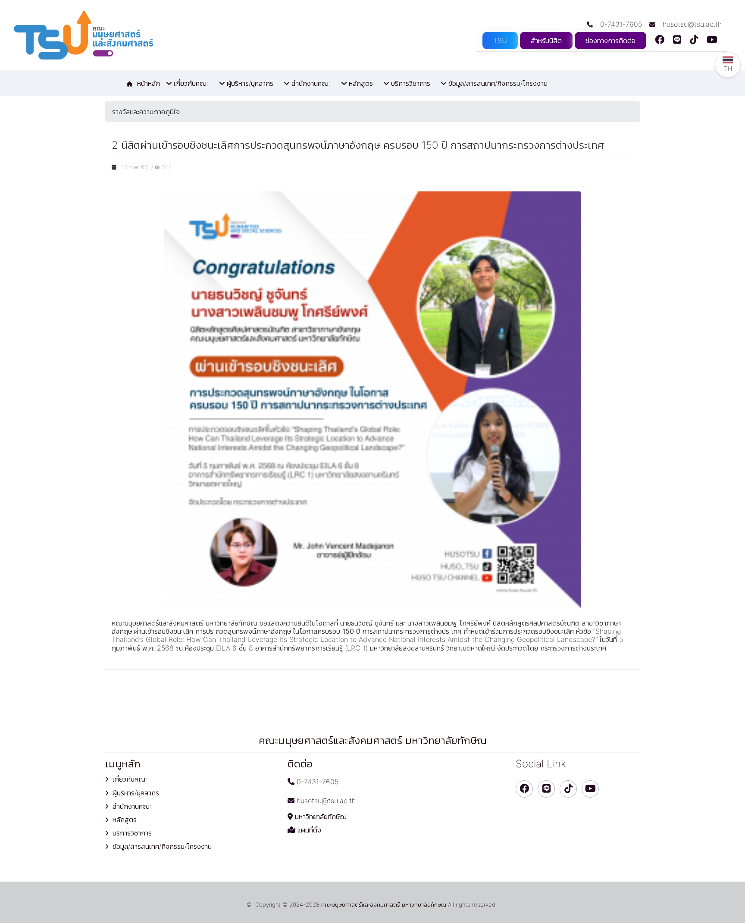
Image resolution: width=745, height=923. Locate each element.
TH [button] (728, 68)
